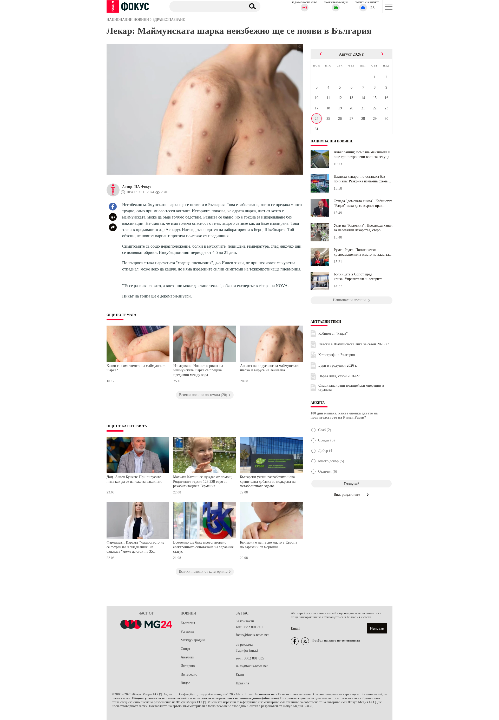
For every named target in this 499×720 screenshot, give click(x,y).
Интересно (189, 674)
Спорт (185, 649)
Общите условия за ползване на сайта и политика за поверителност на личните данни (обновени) (205, 698)
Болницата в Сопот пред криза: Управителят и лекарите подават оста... (358, 276)
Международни (193, 640)
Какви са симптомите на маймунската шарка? (136, 368)
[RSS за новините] (305, 641)
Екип (240, 675)
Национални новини (331, 141)
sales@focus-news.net (252, 666)
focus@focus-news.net (252, 635)
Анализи (187, 657)
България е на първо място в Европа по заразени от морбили (268, 544)
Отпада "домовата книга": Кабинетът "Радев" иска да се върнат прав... (363, 203)
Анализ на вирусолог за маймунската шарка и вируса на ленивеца (269, 368)
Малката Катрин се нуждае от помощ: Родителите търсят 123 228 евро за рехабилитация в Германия (203, 481)
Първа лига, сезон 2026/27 (339, 376)
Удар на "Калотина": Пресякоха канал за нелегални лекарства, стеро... (363, 227)
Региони (187, 631)
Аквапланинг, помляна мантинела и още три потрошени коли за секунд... (363, 154)
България (188, 623)
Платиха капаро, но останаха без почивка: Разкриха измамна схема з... (361, 179)
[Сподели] (113, 227)
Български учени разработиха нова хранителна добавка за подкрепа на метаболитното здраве (268, 481)
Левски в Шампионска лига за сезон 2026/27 (353, 344)
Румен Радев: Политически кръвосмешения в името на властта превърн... (361, 252)
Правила (242, 683)
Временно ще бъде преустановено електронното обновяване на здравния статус (203, 546)
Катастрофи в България (336, 355)
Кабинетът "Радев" (333, 333)
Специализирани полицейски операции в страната (351, 388)
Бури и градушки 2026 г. (337, 365)
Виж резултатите (347, 495)
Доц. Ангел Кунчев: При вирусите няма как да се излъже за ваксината (134, 479)
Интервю (188, 666)
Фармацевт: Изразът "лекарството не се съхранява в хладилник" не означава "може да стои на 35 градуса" (135, 547)
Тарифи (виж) (247, 650)
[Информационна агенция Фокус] (295, 641)
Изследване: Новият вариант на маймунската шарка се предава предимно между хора (198, 370)
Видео (185, 683)
